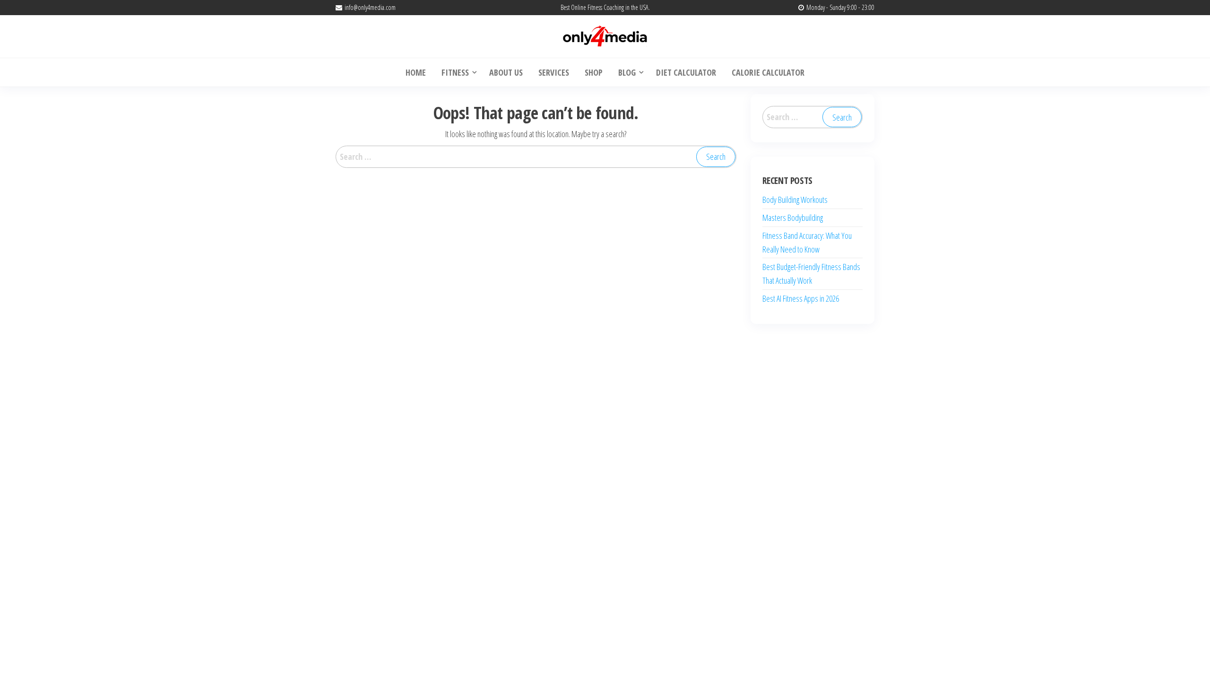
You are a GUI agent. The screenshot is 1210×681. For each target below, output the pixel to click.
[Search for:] (536, 157)
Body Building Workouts (795, 199)
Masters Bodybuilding (792, 217)
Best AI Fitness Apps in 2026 (800, 298)
